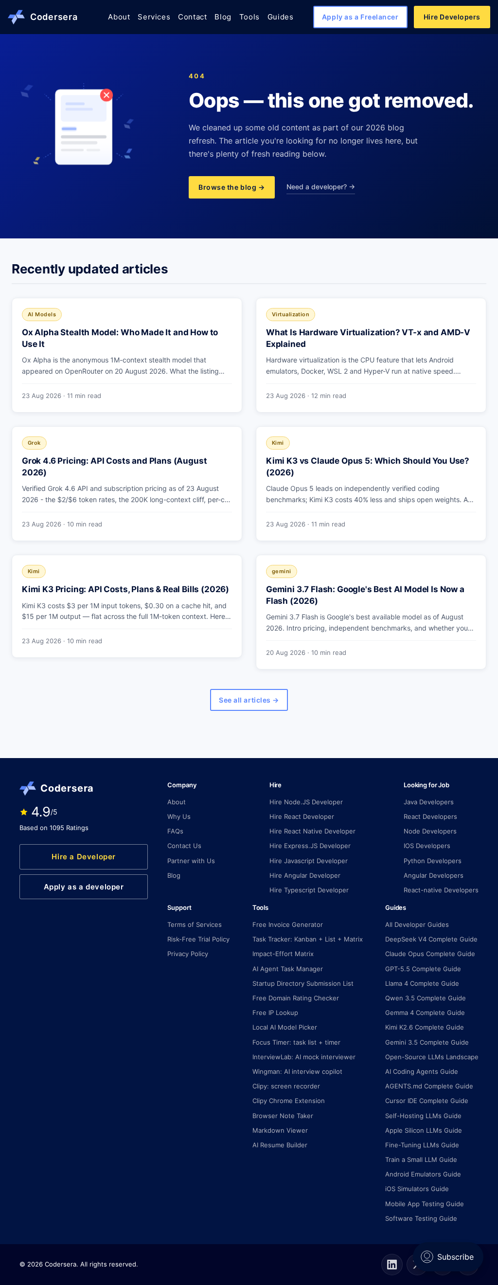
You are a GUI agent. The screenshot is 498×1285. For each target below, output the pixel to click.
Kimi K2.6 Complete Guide (424, 1027)
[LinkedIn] (392, 1264)
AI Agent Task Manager (287, 969)
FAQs (175, 831)
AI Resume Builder (279, 1145)
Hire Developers (452, 17)
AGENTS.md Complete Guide (429, 1086)
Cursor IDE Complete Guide (426, 1100)
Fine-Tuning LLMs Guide (422, 1145)
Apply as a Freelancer (360, 17)
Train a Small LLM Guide (421, 1159)
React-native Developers (441, 890)
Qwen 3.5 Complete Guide (425, 998)
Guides (280, 16)
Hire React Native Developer (312, 831)
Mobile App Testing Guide (424, 1204)
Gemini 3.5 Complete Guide (427, 1042)
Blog (222, 16)
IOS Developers (427, 846)
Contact (192, 16)
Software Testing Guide (421, 1218)
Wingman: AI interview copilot (297, 1071)
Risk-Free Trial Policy (198, 939)
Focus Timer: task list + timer (296, 1042)
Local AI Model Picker (284, 1027)
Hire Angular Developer (304, 875)
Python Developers (433, 861)
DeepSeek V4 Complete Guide (431, 939)
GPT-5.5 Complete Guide (423, 969)
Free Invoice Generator (287, 924)
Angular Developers (433, 875)
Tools (249, 16)
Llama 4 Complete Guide (422, 983)
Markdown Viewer (280, 1130)
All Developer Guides (417, 924)
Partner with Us (191, 861)
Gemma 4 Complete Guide (425, 1012)
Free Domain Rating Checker (295, 998)
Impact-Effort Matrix (283, 954)
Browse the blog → (231, 187)
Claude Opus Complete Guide (430, 954)
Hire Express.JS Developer (310, 846)
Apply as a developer (84, 886)
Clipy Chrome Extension (288, 1100)
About (119, 16)
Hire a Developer (84, 856)
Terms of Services (194, 924)
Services (154, 16)
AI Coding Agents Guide (421, 1071)
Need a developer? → (320, 186)
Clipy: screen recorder (286, 1086)
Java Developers (429, 802)
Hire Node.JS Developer (306, 802)
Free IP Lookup (275, 1012)
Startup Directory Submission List (303, 983)
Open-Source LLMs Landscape (432, 1057)
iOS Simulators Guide (417, 1189)
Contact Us (184, 846)
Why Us (179, 816)
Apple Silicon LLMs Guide (423, 1130)
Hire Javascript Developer (308, 861)
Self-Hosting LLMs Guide (423, 1116)
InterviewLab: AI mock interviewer (304, 1057)
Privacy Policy (187, 954)
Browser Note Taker (282, 1116)
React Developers (430, 816)
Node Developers (430, 831)
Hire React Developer (301, 816)
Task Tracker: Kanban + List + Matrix (307, 939)
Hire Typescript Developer (309, 890)
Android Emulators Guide (423, 1174)
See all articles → (249, 700)
